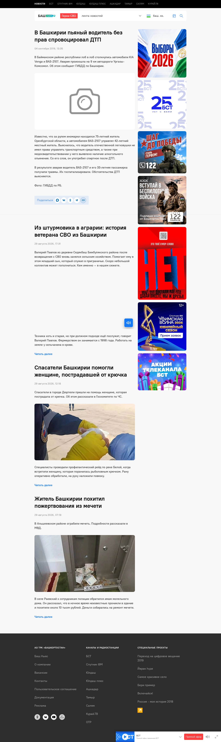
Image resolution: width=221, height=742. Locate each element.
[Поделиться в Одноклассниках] (70, 200)
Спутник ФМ (64, 3)
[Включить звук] (128, 322)
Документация (44, 697)
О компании (42, 664)
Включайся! (145, 693)
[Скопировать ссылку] (83, 200)
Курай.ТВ (153, 3)
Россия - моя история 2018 (155, 701)
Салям (140, 3)
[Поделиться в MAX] (57, 200)
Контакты (40, 681)
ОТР (88, 722)
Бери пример (146, 685)
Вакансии (40, 672)
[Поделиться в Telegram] (77, 200)
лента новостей (92, 16)
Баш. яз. (158, 16)
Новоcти (39, 3)
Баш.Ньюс (41, 656)
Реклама (40, 705)
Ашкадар (115, 3)
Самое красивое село (152, 677)
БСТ (51, 3)
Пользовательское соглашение (55, 689)
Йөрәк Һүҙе (145, 668)
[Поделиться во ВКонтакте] (64, 200)
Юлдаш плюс (97, 3)
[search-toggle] (181, 15)
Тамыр (128, 3)
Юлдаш (80, 3)
